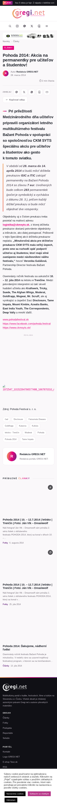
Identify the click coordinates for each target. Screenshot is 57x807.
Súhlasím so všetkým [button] (39, 794)
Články (16, 41)
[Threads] (39, 26)
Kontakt (6, 751)
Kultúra (35, 426)
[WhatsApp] (32, 92)
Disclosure (18, 419)
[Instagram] (17, 26)
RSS (5, 767)
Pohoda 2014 (10, 439)
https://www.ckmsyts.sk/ (17, 327)
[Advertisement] (28, 359)
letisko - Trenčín (12, 432)
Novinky (6, 41)
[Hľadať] (10, 26)
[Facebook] (25, 26)
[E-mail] (47, 92)
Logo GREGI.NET (11, 756)
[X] (24, 92)
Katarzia (22, 426)
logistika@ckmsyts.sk (16, 224)
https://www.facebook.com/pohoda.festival (27, 323)
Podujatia (7, 728)
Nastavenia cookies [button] (15, 794)
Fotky (5, 723)
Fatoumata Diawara (37, 419)
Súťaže (6, 738)
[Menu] (47, 26)
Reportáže (8, 733)
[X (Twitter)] (32, 26)
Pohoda (41, 432)
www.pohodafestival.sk (16, 319)
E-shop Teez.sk (10, 762)
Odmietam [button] (11, 800)
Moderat (28, 432)
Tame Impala (27, 439)
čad (6, 419)
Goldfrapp (9, 426)
